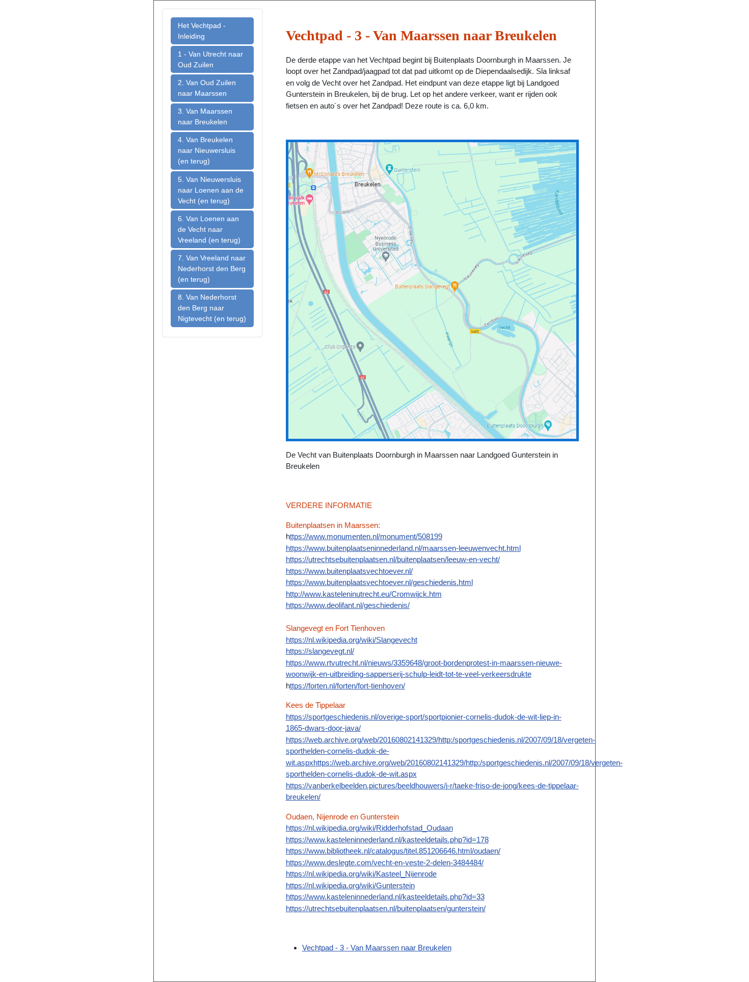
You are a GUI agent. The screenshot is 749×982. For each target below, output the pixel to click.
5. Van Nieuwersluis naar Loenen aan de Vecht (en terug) (211, 190)
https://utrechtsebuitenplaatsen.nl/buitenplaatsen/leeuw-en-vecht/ (393, 559)
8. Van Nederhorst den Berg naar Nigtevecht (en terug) (212, 308)
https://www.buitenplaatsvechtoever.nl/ (349, 571)
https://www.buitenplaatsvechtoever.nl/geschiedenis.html (379, 582)
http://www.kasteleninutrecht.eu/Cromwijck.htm (364, 594)
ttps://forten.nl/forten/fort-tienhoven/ (347, 685)
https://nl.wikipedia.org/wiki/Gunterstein (350, 885)
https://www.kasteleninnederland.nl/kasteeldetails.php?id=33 (385, 896)
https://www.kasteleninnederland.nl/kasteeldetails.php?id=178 (387, 839)
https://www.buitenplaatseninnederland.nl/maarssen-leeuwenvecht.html (403, 548)
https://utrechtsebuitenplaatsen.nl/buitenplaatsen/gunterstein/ (386, 908)
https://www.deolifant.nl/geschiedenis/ (348, 605)
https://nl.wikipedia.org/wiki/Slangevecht (351, 639)
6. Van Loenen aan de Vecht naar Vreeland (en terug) (209, 229)
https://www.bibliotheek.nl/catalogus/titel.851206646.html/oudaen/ (393, 850)
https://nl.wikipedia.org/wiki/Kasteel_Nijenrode (361, 873)
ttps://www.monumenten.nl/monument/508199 (366, 536)
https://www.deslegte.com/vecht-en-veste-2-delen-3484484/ (385, 862)
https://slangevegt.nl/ (320, 651)
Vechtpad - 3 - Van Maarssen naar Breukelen (376, 947)
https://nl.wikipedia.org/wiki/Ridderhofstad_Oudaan (369, 828)
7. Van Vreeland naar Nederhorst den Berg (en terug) (212, 268)
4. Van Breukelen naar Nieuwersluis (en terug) (206, 150)
